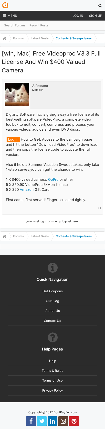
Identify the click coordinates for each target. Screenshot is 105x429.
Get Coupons (52, 291)
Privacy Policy (52, 390)
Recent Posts (39, 25)
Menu (12, 16)
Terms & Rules (52, 371)
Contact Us (52, 321)
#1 (99, 208)
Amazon (27, 189)
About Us (52, 311)
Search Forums (15, 25)
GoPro (53, 179)
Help (52, 361)
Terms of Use (52, 380)
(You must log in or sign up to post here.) (53, 221)
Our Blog (52, 301)
